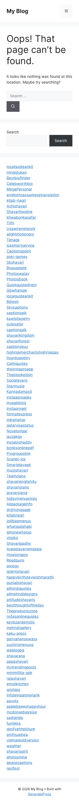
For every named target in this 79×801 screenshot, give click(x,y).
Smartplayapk (19, 465)
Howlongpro (17, 555)
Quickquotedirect (22, 285)
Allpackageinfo (19, 504)
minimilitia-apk (19, 672)
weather (14, 746)
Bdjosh (13, 301)
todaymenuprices (22, 498)
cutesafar (15, 324)
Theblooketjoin (20, 375)
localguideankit (20, 166)
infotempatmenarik (23, 695)
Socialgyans (17, 380)
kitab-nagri (16, 200)
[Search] (13, 106)
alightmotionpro (20, 234)
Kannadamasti (19, 391)
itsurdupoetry (18, 358)
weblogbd (15, 650)
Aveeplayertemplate (24, 549)
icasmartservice (20, 245)
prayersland (17, 493)
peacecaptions (19, 762)
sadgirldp (15, 717)
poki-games (17, 256)
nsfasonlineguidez (23, 616)
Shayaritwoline (19, 211)
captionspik (17, 313)
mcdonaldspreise (22, 712)
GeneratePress (39, 794)
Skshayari (15, 262)
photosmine (17, 757)
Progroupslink (19, 453)
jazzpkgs (14, 436)
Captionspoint (19, 251)
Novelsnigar (17, 431)
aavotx (12, 701)
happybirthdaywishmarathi (30, 577)
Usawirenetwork (21, 228)
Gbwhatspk (17, 290)
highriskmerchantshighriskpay (33, 352)
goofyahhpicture (21, 729)
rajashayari (16, 678)
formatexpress (19, 414)
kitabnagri (15, 515)
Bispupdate (17, 268)
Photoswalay (18, 273)
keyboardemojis (21, 622)
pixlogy (13, 566)
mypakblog (16, 403)
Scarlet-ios (16, 459)
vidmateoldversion (23, 740)
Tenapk (13, 240)
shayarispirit (17, 751)
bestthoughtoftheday (25, 605)
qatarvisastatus (20, 425)
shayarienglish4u (21, 481)
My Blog (17, 11)
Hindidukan (17, 172)
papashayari (17, 661)
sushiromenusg (20, 644)
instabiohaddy (19, 442)
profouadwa (17, 734)
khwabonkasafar (21, 217)
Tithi (10, 223)
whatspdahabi (19, 526)
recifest (13, 768)
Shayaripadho (19, 543)
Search (13, 132)
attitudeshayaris (21, 599)
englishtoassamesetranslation (33, 195)
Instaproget (17, 408)
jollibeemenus (19, 521)
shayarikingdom (20, 335)
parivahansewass (22, 639)
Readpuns (15, 560)
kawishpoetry (18, 318)
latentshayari (18, 571)
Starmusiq (15, 386)
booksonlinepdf (20, 448)
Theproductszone (22, 611)
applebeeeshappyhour (26, 706)
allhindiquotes (19, 588)
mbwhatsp (16, 420)
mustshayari (17, 470)
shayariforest (18, 341)
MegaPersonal (19, 189)
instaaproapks (19, 397)
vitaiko (12, 538)
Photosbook (17, 279)
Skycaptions (17, 307)
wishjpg (13, 689)
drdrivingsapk (19, 510)
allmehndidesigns (22, 594)
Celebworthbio (20, 183)
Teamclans (16, 476)
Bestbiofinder (18, 178)
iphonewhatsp (19, 532)
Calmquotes (17, 363)
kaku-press (16, 633)
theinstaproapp (20, 369)
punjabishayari (19, 583)
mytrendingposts (21, 667)
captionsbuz (17, 346)
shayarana (16, 656)
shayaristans (18, 487)
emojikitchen (18, 684)
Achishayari (17, 206)
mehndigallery (19, 627)
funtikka (14, 723)
